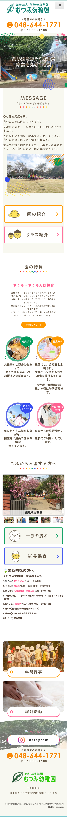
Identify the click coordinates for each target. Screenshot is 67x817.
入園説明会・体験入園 (24, 590)
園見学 (17, 585)
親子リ (17, 581)
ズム (22, 581)
